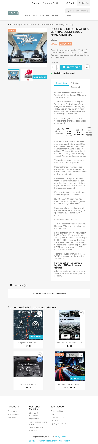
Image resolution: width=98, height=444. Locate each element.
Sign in (53, 414)
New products (13, 414)
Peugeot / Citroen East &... (28, 343)
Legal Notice (34, 419)
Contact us (33, 430)
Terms (63, 437)
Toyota (67, 15)
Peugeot (56, 15)
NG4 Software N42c (28, 384)
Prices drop (12, 411)
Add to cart (71, 67)
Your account (58, 406)
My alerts (54, 420)
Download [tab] (75, 87)
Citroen (44, 15)
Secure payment (36, 427)
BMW (35, 15)
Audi (27, 15)
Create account (57, 417)
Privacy (57, 437)
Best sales (12, 417)
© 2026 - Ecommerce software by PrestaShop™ (49, 441)
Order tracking (57, 411)
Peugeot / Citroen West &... (69, 384)
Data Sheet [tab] (76, 83)
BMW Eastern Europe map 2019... (69, 343)
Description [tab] (61, 83)
